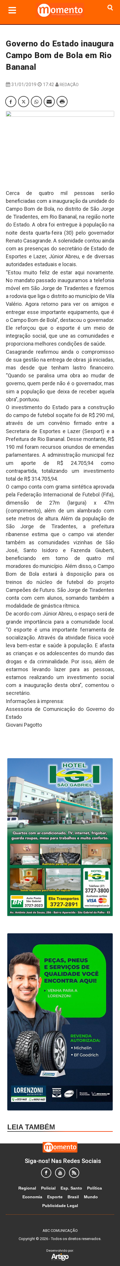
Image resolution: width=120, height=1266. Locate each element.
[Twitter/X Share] (23, 101)
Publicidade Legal (60, 1205)
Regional (27, 1188)
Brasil (73, 1196)
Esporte (55, 1196)
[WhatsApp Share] (36, 101)
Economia (32, 1196)
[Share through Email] (49, 101)
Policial (48, 1188)
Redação (69, 84)
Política (94, 1188)
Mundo (91, 1196)
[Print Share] (62, 101)
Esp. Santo (71, 1188)
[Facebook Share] (10, 101)
